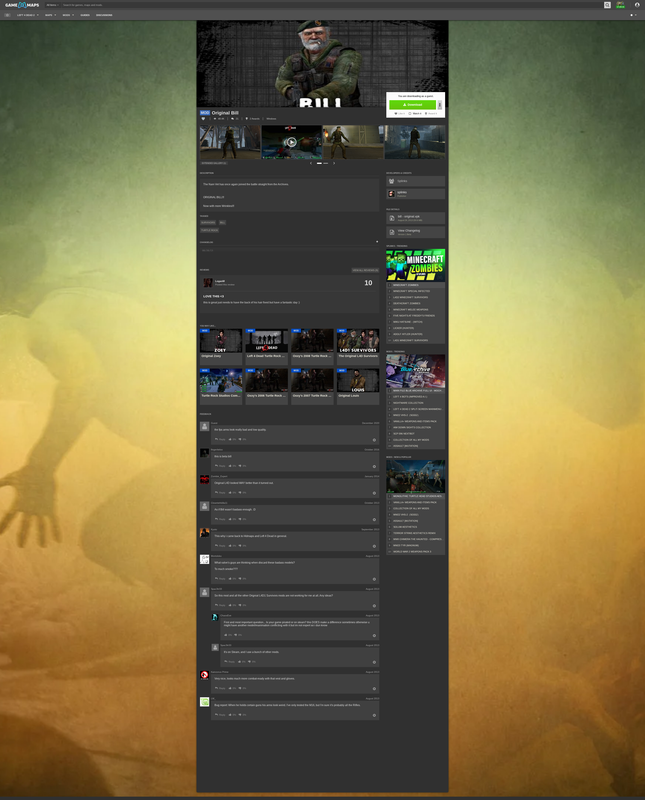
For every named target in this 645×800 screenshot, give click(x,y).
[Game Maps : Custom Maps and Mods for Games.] (22, 5)
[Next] (334, 163)
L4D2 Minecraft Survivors (410, 297)
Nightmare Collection (408, 403)
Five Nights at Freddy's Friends (414, 315)
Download (414, 104)
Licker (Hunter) (403, 328)
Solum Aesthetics (405, 527)
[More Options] (440, 105)
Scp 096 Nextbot (404, 433)
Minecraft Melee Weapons (410, 309)
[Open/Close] (377, 241)
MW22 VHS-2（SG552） (406, 415)
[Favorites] (7, 15)
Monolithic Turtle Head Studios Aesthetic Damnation (418, 496)
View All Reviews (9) (365, 270)
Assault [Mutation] (405, 446)
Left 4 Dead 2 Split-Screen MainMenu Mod (418, 409)
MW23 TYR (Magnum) (406, 545)
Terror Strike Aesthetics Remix (414, 533)
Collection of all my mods (411, 439)
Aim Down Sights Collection (412, 427)
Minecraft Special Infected (411, 291)
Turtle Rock (209, 230)
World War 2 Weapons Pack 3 (412, 551)
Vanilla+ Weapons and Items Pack (415, 421)
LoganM (220, 281)
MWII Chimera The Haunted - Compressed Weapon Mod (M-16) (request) (418, 539)
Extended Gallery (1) (214, 163)
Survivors (208, 222)
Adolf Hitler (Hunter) (407, 334)
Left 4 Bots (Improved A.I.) (410, 396)
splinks (402, 192)
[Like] (203, 118)
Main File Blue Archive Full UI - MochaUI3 (418, 390)
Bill (222, 222)
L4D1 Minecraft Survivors (410, 340)
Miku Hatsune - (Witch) (407, 322)
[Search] (607, 5)
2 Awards (254, 118)
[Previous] (310, 163)
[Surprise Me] (633, 15)
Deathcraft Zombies (406, 303)
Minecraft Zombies (405, 285)
